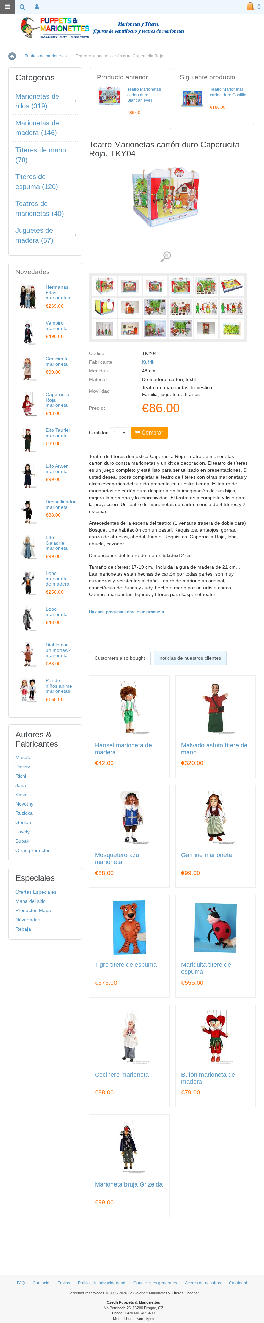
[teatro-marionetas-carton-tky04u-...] (206, 329)
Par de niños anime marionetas (59, 686)
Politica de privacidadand (101, 1283)
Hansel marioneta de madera (123, 749)
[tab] (120, 658)
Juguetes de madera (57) (34, 235)
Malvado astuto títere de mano (214, 749)
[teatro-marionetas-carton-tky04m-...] (104, 329)
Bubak (22, 841)
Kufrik (148, 362)
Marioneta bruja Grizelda (129, 1184)
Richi (20, 776)
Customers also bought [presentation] (120, 658)
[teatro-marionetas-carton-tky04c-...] (181, 286)
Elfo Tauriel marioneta (58, 432)
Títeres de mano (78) (40, 155)
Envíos (63, 1283)
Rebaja (23, 929)
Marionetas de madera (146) (37, 128)
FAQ (21, 1283)
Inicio (12, 56)
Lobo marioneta (57, 611)
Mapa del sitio (30, 901)
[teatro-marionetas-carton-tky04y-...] (232, 329)
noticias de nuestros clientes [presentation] (190, 658)
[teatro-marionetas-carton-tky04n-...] (130, 329)
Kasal (21, 794)
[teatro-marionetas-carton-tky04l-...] (232, 308)
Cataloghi (238, 1283)
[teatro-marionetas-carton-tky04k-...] (206, 308)
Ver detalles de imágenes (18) (165, 257)
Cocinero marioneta (122, 1075)
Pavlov (22, 766)
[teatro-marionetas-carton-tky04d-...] (206, 286)
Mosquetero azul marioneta (118, 858)
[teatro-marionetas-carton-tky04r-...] (155, 329)
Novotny (24, 804)
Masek (22, 757)
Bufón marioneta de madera (208, 1078)
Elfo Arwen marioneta (57, 468)
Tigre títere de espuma (126, 965)
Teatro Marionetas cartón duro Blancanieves (144, 95)
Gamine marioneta (206, 855)
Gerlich (23, 822)
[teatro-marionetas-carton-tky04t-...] (181, 329)
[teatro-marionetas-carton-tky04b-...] (155, 286)
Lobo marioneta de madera (57, 578)
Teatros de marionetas (46, 56)
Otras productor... (34, 850)
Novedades (27, 919)
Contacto (41, 1283)
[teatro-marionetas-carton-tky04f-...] (104, 308)
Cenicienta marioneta (57, 361)
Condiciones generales (155, 1283)
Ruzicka (24, 813)
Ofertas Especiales (35, 892)
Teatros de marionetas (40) (39, 208)
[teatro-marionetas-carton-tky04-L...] (104, 286)
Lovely (22, 831)
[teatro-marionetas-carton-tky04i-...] (181, 308)
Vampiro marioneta (57, 325)
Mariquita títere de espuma (206, 968)
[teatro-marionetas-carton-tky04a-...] (130, 286)
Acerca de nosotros (203, 1283)
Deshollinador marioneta (61, 504)
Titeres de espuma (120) (36, 181)
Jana (20, 785)
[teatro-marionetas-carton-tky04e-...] (232, 286)
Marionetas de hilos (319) (37, 101)
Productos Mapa (33, 910)
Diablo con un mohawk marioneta (58, 650)
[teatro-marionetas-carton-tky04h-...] (155, 308)
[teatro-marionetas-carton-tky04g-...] (130, 308)
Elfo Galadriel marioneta (57, 543)
